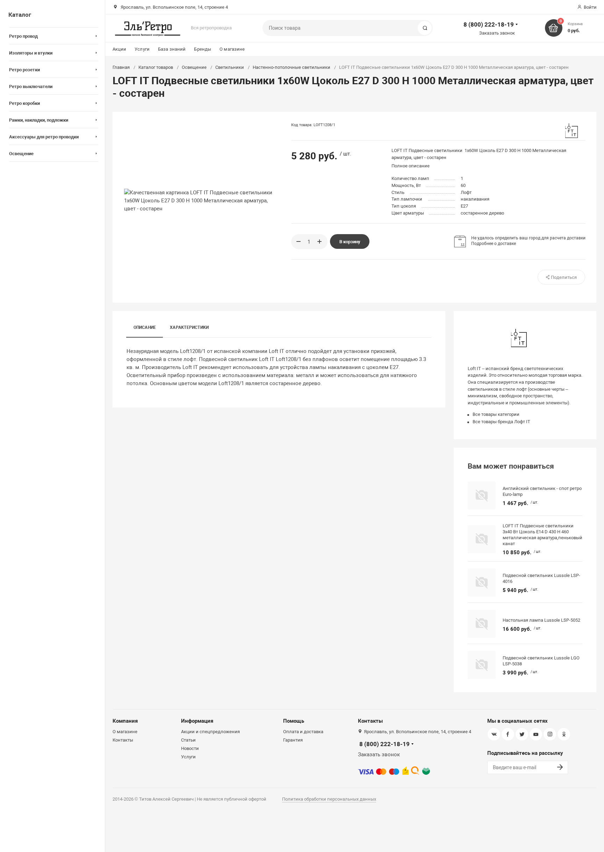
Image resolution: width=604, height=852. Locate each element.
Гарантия (293, 740)
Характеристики (189, 327)
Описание (145, 327)
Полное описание (410, 165)
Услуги (142, 49)
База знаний (172, 49)
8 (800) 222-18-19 (488, 24)
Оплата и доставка (303, 731)
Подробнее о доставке (493, 243)
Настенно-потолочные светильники (291, 67)
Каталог (19, 14)
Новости (190, 748)
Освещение (194, 67)
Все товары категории (496, 414)
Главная (121, 67)
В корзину (349, 241)
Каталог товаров (155, 67)
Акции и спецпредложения (210, 731)
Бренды (202, 49)
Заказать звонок (497, 33)
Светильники (229, 67)
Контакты (123, 740)
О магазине (232, 49)
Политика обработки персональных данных (329, 799)
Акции (120, 49)
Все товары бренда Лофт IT (501, 421)
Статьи (188, 740)
